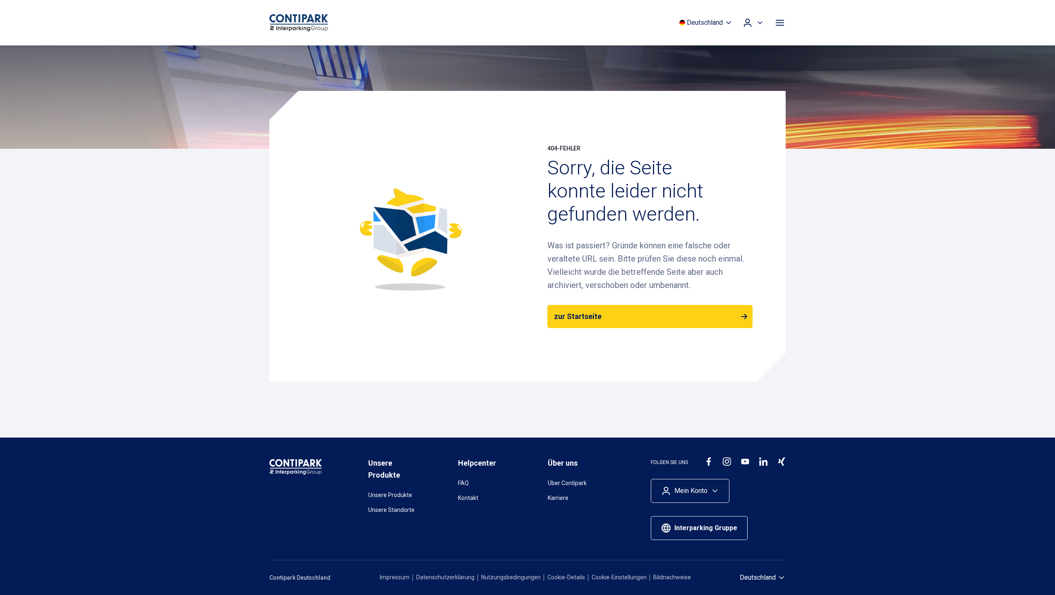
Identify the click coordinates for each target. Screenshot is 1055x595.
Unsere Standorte (391, 510)
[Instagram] (727, 461)
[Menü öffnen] (780, 23)
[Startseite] (314, 22)
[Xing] (781, 461)
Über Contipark (567, 483)
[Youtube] (745, 461)
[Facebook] (709, 461)
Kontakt (468, 498)
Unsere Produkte (390, 495)
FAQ (463, 483)
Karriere (558, 498)
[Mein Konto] (753, 23)
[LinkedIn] (763, 461)
